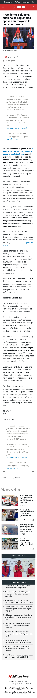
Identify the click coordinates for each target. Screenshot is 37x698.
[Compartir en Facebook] (31, 505)
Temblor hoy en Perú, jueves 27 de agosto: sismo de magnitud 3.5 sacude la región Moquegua (18, 609)
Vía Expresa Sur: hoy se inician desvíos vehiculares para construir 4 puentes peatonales (17, 625)
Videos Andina (10, 489)
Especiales (26, 2)
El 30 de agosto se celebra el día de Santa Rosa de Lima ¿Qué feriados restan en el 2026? (18, 617)
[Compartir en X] (33, 505)
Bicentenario (8, 2)
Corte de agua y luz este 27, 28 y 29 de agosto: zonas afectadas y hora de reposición (17, 594)
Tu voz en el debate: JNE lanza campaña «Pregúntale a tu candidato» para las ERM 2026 (27, 499)
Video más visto (18, 556)
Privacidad (19, 690)
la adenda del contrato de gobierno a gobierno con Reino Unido (18, 151)
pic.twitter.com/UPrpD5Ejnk (16, 128)
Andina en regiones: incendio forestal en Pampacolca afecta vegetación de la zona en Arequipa (27, 528)
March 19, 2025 (13, 139)
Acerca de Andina (19, 688)
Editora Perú (9, 688)
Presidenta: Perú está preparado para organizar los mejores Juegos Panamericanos (27, 513)
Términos (29, 688)
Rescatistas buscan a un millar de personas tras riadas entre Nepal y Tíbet (27, 542)
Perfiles (17, 2)
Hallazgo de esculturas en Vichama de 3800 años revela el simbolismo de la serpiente (17, 649)
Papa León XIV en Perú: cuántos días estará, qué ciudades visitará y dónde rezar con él (19, 634)
